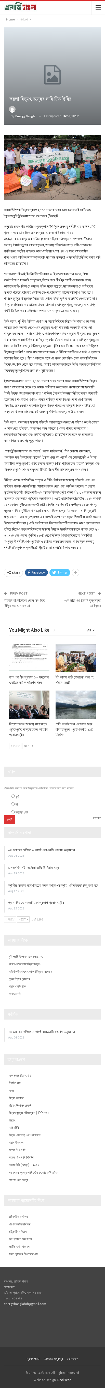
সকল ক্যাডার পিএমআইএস (23, 1254)
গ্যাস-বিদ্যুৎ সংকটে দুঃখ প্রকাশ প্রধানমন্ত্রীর (36, 902)
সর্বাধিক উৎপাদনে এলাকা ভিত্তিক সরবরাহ (30, 971)
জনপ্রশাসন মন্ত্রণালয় (20, 1239)
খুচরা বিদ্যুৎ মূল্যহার (19, 979)
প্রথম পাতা (33, 1359)
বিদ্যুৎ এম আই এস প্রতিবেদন (25, 1135)
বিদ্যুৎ (12, 1120)
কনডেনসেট (15, 994)
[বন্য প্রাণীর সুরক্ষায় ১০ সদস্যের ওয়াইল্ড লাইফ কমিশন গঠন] (29, 658)
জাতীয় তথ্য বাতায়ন (19, 1246)
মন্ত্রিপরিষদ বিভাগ (18, 1232)
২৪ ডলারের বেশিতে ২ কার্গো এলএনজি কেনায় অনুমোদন (42, 850)
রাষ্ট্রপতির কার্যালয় (18, 1216)
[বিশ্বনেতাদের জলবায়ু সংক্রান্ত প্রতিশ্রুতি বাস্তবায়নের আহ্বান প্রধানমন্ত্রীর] (29, 705)
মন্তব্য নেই (22, 812)
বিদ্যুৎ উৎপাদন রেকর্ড (20, 1105)
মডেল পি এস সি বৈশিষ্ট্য (21, 1157)
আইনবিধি (14, 1128)
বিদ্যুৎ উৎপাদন (16, 1098)
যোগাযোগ (72, 1359)
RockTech (64, 1380)
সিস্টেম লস (15, 1083)
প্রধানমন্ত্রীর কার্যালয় (20, 1224)
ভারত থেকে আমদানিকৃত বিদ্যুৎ (25, 964)
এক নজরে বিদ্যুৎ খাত (20, 1075)
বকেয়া (12, 1090)
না (17, 804)
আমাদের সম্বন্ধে (53, 1359)
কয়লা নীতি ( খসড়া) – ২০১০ (24, 1165)
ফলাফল (97, 818)
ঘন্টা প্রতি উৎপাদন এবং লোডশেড (26, 957)
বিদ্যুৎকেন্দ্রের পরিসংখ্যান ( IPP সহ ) (29, 1113)
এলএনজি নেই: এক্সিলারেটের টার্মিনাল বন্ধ (33, 867)
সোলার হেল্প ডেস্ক (18, 1180)
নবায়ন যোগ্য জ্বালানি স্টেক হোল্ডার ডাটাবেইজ (33, 1172)
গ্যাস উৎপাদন (16, 1142)
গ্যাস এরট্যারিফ (17, 986)
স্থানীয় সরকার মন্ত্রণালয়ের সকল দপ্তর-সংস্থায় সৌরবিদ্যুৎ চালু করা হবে (53, 885)
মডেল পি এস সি (17, 1150)
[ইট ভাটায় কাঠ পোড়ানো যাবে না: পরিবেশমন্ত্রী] (76, 658)
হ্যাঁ (17, 796)
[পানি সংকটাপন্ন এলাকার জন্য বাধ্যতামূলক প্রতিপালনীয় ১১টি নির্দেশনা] (76, 705)
